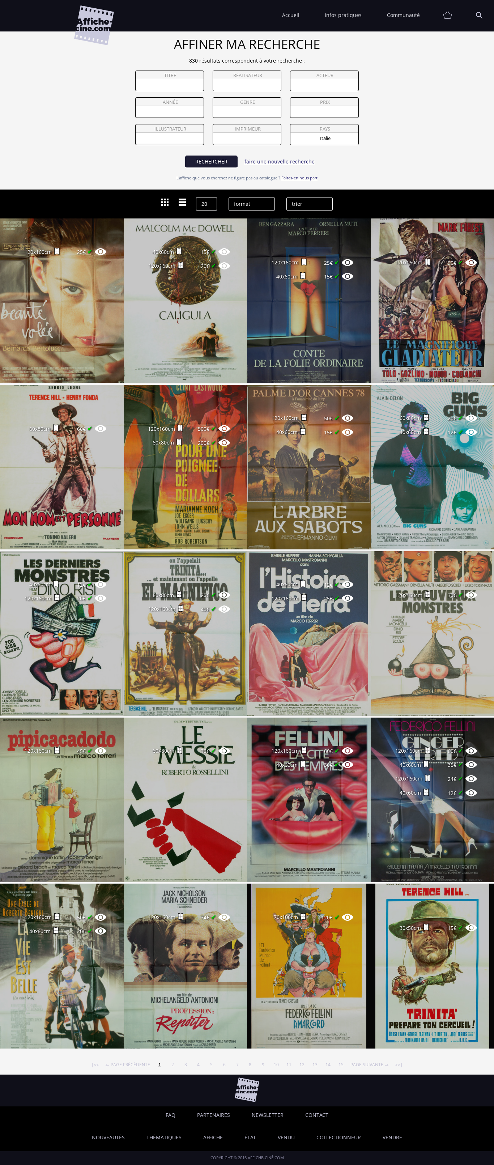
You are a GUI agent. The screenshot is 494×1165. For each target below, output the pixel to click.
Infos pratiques (343, 15)
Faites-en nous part (299, 177)
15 (341, 1064)
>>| (399, 1064)
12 (302, 1064)
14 (328, 1064)
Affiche (213, 1137)
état (250, 1137)
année (170, 102)
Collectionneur (338, 1137)
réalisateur (247, 75)
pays (325, 129)
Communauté (403, 15)
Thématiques (164, 1137)
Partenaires (213, 1114)
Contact (316, 1114)
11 (288, 1064)
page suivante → (369, 1064)
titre (170, 75)
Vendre (392, 1137)
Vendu (286, 1137)
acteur (324, 75)
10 (276, 1064)
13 (315, 1064)
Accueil (290, 15)
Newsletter (268, 1114)
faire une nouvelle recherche (279, 161)
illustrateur (170, 129)
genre (247, 102)
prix (325, 102)
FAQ (170, 1114)
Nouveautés (108, 1137)
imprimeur (248, 129)
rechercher (211, 161)
